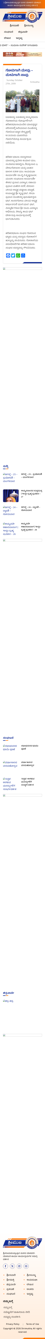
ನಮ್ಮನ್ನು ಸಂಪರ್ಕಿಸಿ (12, 1317)
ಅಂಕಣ (30, 1289)
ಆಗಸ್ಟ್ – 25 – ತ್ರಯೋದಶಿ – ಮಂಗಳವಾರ (31, 476)
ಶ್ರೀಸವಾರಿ (14, 26)
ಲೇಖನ (7, 38)
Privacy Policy (12, 1324)
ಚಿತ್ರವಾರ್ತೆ (23, 32)
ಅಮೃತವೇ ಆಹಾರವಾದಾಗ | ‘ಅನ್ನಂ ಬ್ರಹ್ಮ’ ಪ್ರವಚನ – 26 (30, 527)
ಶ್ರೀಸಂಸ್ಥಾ (28, 26)
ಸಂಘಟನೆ (8, 32)
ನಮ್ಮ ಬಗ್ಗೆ (8, 1308)
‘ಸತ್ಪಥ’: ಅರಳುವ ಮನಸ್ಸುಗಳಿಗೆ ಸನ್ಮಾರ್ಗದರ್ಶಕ (27, 782)
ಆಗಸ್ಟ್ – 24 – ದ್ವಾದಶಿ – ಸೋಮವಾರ (30, 509)
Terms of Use (32, 1324)
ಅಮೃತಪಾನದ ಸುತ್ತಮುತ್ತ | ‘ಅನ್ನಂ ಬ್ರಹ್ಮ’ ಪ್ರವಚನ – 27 (31, 494)
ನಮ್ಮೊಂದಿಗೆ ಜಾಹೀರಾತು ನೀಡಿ (17, 1312)
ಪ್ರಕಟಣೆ (10, 1289)
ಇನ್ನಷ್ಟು (19, 38)
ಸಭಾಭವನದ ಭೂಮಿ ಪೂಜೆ (29, 747)
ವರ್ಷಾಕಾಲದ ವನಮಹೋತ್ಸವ (27, 764)
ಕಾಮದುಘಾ (32, 1280)
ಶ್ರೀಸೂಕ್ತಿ (10, 1280)
